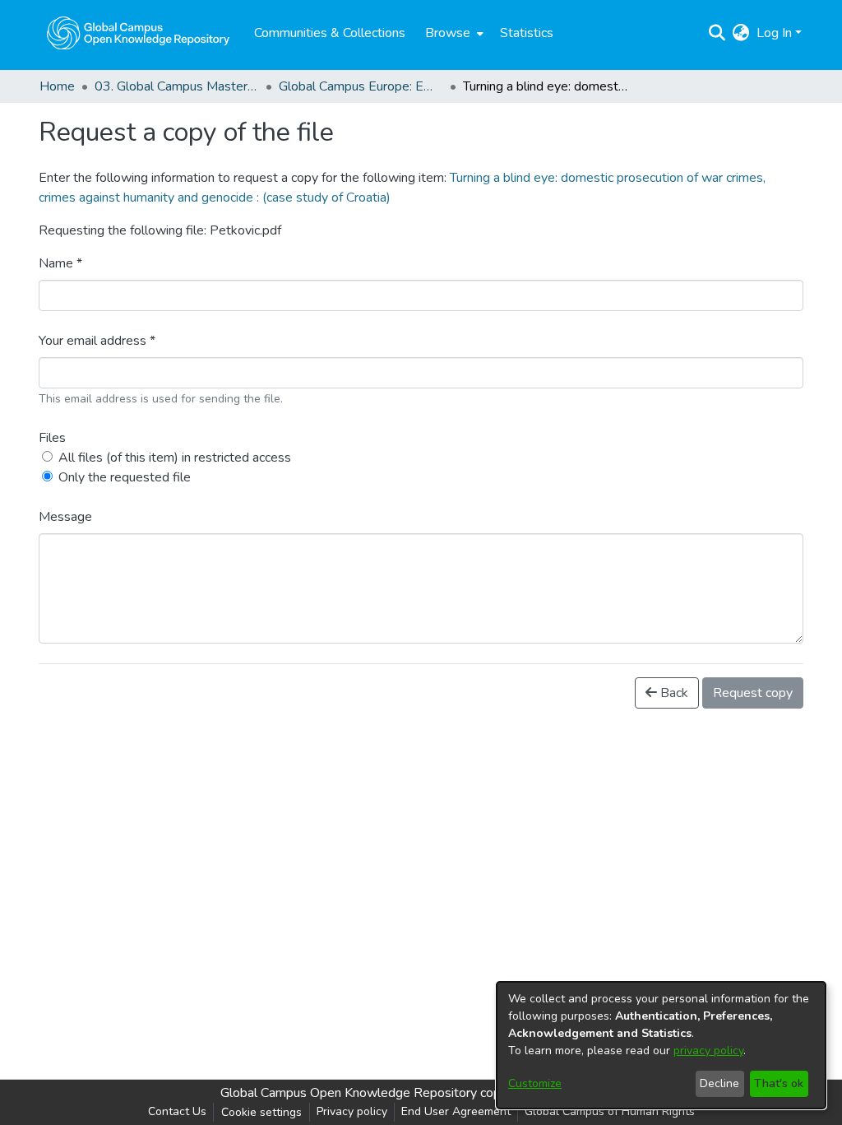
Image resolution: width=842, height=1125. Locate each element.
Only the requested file (124, 477)
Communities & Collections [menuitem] (329, 33)
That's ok (778, 1083)
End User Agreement (456, 1111)
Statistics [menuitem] (526, 33)
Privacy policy (352, 1111)
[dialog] (661, 1045)
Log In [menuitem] (774, 33)
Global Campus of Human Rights (610, 1111)
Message (65, 517)
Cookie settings (261, 1112)
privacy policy (708, 1050)
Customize (535, 1083)
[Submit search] (717, 33)
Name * (60, 263)
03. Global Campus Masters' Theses (177, 86)
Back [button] (672, 693)
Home (57, 86)
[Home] (138, 33)
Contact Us (177, 1111)
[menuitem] (452, 33)
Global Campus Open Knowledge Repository (348, 1093)
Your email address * (97, 341)
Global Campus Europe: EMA (361, 86)
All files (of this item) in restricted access (174, 458)
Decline (719, 1083)
